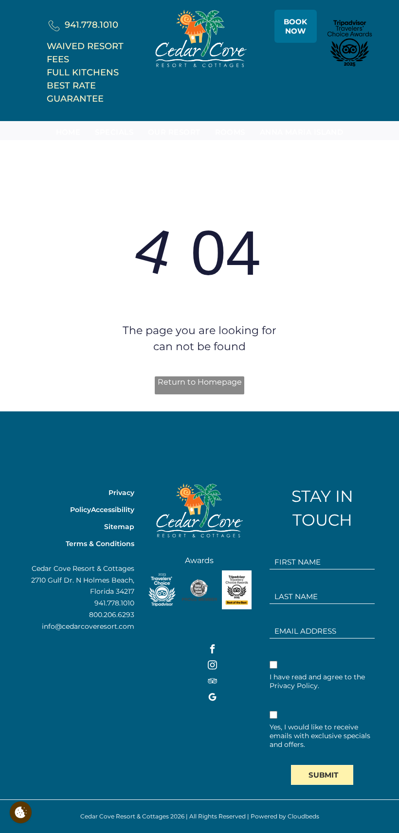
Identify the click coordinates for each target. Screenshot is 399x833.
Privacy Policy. (294, 685)
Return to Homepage (200, 382)
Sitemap (119, 526)
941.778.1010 (91, 24)
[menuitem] (68, 132)
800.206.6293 (111, 614)
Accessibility (112, 509)
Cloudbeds (303, 816)
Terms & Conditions (100, 543)
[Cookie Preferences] (21, 812)
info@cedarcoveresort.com (88, 626)
